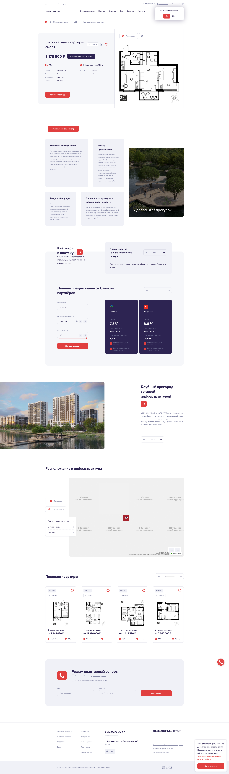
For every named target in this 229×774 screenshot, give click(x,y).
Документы (49, 4)
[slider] (86, 338)
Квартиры (112, 11)
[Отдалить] (171, 550)
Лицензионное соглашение (162, 553)
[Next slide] (164, 252)
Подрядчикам (86, 752)
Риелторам (85, 747)
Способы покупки (64, 736)
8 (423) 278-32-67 (149, 4)
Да (167, 16)
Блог (121, 11)
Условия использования (161, 752)
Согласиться (211, 766)
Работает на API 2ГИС (163, 552)
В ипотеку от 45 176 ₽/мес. (81, 56)
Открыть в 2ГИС (177, 553)
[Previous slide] (146, 252)
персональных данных (98, 676)
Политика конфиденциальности (163, 748)
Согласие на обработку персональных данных (168, 745)
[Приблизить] (177, 550)
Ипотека (101, 11)
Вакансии (130, 11)
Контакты (141, 11)
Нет (174, 16)
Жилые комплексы (87, 11)
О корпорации (62, 4)
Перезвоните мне (162, 4)
